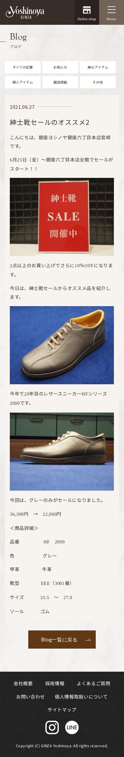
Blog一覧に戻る (59, 640)
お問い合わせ (30, 696)
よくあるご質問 (93, 683)
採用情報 (55, 683)
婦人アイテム (22, 82)
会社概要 (23, 683)
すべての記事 (22, 67)
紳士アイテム (98, 67)
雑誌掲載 (60, 82)
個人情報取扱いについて (81, 696)
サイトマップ (62, 709)
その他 (98, 82)
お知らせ (60, 67)
